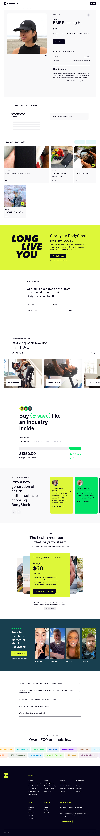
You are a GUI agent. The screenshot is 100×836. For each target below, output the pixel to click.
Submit (70, 310)
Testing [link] (78, 786)
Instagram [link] (31, 807)
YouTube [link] (30, 818)
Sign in (65, 261)
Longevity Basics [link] (49, 783)
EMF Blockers (86, 60)
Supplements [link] (32, 788)
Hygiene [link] (30, 780)
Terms (88, 832)
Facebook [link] (31, 813)
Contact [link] (46, 813)
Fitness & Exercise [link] (33, 791)
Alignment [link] (63, 791)
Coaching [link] (62, 780)
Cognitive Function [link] (49, 788)
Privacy (94, 832)
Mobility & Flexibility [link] (65, 786)
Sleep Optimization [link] (33, 786)
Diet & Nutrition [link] (32, 794)
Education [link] (78, 791)
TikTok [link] (30, 810)
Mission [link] (46, 807)
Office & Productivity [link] (50, 786)
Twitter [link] (30, 815)
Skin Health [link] (63, 783)
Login (60, 116)
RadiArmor (56, 19)
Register (54, 116)
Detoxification (77, 60)
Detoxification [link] (80, 780)
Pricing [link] (46, 810)
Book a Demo (51, 608)
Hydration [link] (78, 783)
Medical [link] (46, 780)
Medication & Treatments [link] (67, 788)
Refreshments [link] (48, 791)
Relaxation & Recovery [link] (34, 783)
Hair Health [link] (79, 788)
